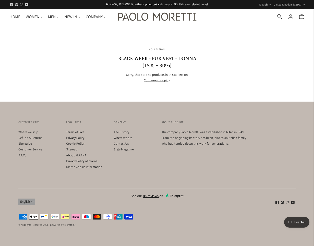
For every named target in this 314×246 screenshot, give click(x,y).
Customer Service (30, 149)
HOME (15, 16)
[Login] (290, 17)
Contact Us (121, 143)
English (263, 4)
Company (94, 16)
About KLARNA (76, 155)
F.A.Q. (22, 155)
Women (33, 16)
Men (52, 16)
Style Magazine (124, 149)
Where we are (123, 138)
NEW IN (70, 16)
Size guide (25, 143)
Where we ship (28, 132)
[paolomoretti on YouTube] (26, 4)
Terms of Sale (75, 132)
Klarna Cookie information (84, 167)
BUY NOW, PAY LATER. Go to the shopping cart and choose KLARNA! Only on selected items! (157, 4)
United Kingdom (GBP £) (288, 4)
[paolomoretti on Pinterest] (16, 4)
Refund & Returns (30, 138)
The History (121, 132)
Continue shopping (157, 80)
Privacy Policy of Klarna (81, 161)
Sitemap (71, 149)
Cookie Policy (75, 143)
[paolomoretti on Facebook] (11, 4)
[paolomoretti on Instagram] (21, 4)
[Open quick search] (279, 17)
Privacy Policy (75, 138)
